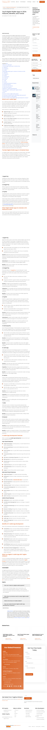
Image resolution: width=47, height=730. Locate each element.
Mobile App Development (11, 7)
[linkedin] (11, 686)
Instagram (19, 617)
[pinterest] (15, 686)
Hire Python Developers (40, 710)
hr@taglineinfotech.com (7, 710)
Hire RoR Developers (39, 713)
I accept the (35, 68)
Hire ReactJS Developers (40, 719)
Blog (15, 711)
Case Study (13, 1)
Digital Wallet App (36, 78)
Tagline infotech (6, 718)
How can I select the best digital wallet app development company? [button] (14, 604)
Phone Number (27, 656)
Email (26, 661)
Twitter (28, 617)
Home (4, 7)
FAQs (15, 715)
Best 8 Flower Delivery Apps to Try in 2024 (23, 635)
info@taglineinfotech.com (8, 684)
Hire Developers (23, 1)
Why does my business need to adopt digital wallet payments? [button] (16, 597)
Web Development (28, 711)
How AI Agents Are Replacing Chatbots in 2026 (38, 106)
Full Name (26, 652)
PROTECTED (8, 727)
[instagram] (9, 686)
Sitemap (42, 726)
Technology (29, 1)
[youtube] (20, 686)
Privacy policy (38, 726)
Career (30, 726)
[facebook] (7, 686)
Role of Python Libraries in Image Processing (38, 116)
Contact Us (16, 710)
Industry (34, 1)
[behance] (16, 686)
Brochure (15, 713)
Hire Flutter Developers (40, 717)
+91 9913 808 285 (7, 664)
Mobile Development (28, 710)
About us (17, 1)
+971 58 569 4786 (7, 682)
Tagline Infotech (10, 611)
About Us (33, 726)
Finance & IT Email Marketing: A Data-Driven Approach (38, 96)
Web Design (27, 713)
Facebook (23, 617)
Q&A (15, 716)
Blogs (37, 1)
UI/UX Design (27, 715)
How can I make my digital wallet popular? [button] (14, 585)
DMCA (7, 726)
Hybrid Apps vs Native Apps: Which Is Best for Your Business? (9, 635)
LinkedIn (15, 617)
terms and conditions (35, 68)
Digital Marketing (28, 716)
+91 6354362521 (5, 711)
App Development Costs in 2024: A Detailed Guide (38, 635)
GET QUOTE (42, 1)
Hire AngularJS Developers (40, 711)
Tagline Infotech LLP (17, 725)
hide (7, 63)
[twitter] (13, 686)
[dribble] (18, 686)
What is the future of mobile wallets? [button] (13, 600)
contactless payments (8, 204)
